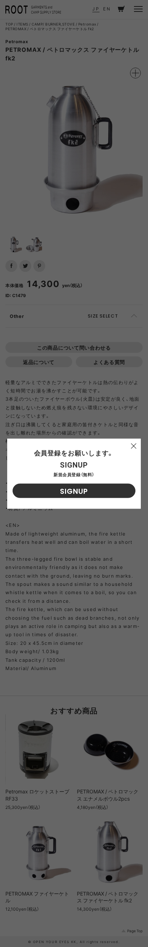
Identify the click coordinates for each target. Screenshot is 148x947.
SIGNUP (74, 491)
